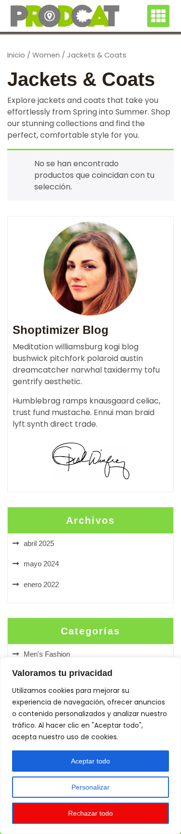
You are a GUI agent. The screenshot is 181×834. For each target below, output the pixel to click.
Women (46, 55)
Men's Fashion (47, 654)
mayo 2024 (41, 564)
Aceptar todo (90, 761)
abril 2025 (39, 543)
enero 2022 (41, 584)
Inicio (16, 55)
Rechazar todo (90, 813)
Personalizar (90, 787)
